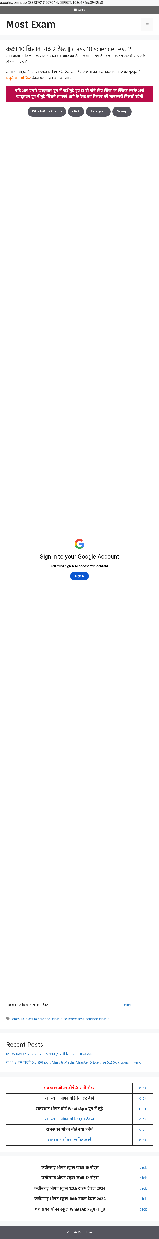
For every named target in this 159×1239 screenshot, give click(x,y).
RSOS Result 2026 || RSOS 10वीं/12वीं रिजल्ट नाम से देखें (49, 1054)
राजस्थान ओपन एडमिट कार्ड (69, 1140)
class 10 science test (68, 1019)
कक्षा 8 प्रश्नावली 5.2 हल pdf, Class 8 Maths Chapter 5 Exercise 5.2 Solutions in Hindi (74, 1062)
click (128, 1005)
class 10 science (37, 1019)
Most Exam (31, 24)
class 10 (18, 1019)
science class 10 (98, 1019)
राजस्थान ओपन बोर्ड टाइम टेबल (69, 1119)
